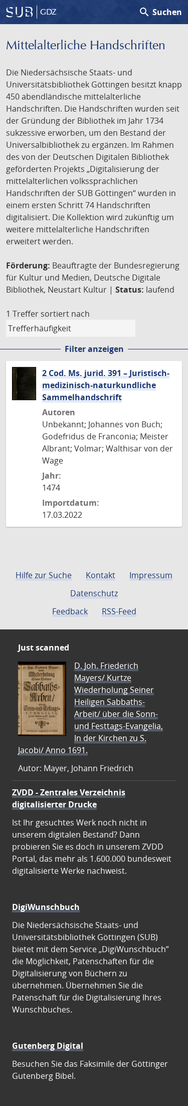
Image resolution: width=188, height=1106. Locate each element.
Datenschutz (94, 593)
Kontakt (100, 575)
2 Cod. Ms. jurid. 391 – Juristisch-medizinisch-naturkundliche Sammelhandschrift (105, 385)
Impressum (150, 575)
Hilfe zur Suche (44, 575)
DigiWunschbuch (46, 906)
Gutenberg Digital (47, 1045)
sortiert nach (65, 313)
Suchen (160, 12)
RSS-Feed (119, 611)
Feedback (70, 611)
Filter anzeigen (94, 348)
